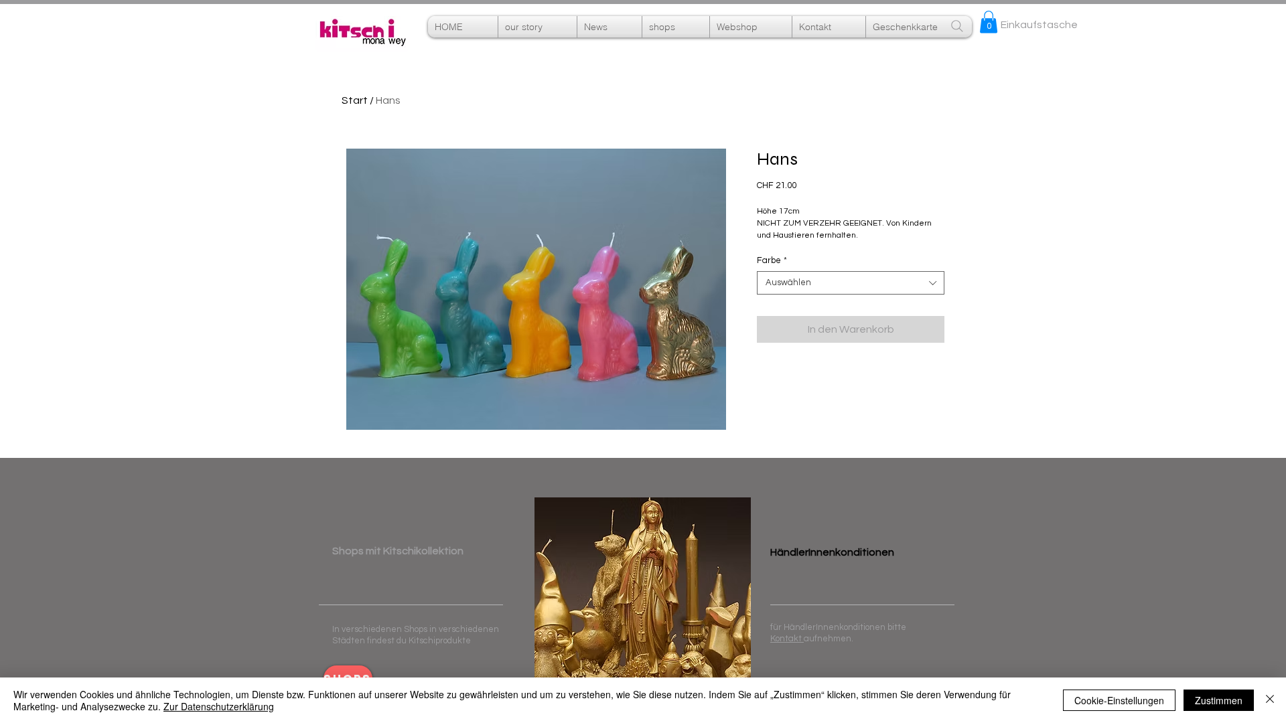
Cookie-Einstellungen (1119, 700)
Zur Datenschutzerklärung (218, 706)
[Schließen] (1270, 700)
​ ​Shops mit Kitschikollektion (397, 551)
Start (355, 100)
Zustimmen (1218, 700)
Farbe (772, 260)
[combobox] (850, 283)
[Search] (957, 26)
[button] (751, 26)
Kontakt (787, 638)
